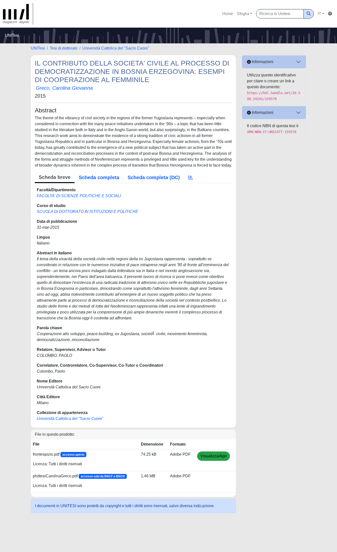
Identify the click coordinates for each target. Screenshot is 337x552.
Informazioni (262, 62)
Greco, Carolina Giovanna (64, 88)
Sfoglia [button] (243, 14)
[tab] (190, 177)
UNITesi (38, 48)
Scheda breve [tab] (55, 177)
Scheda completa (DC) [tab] (154, 177)
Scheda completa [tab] (99, 177)
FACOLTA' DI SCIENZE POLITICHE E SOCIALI (79, 196)
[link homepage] (18, 14)
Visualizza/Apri (213, 456)
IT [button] (319, 14)
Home (227, 14)
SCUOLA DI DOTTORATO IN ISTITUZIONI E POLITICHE (87, 211)
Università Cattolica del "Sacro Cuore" (115, 48)
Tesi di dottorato (63, 48)
